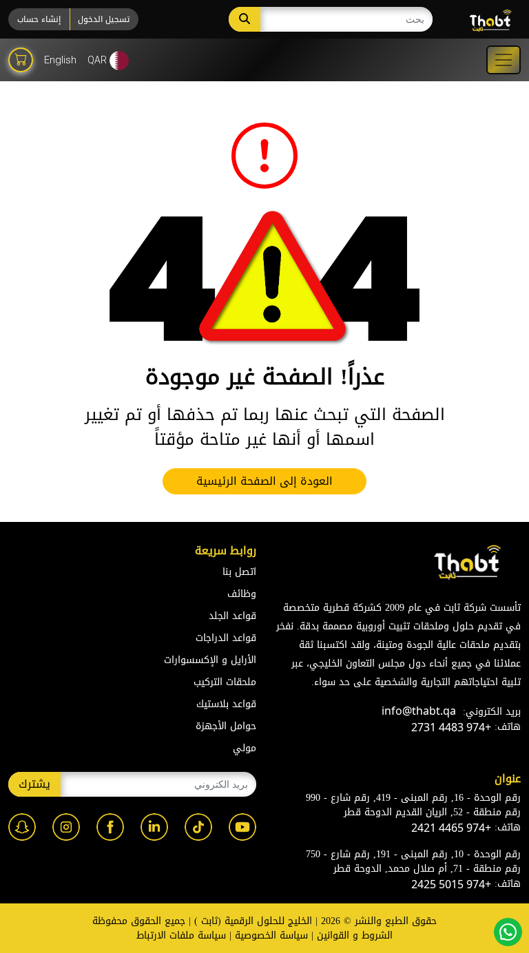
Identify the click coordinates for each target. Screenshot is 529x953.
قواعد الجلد (232, 616)
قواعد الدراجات (226, 638)
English (60, 60)
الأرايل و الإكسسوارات (210, 660)
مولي (244, 748)
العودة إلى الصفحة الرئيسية (264, 481)
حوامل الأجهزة (226, 726)
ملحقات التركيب (225, 682)
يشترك (34, 784)
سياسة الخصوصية (271, 935)
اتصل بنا (239, 572)
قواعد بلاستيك (226, 704)
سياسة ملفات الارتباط (181, 935)
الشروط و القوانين (355, 935)
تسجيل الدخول (103, 19)
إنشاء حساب (39, 19)
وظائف (241, 594)
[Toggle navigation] (503, 59)
